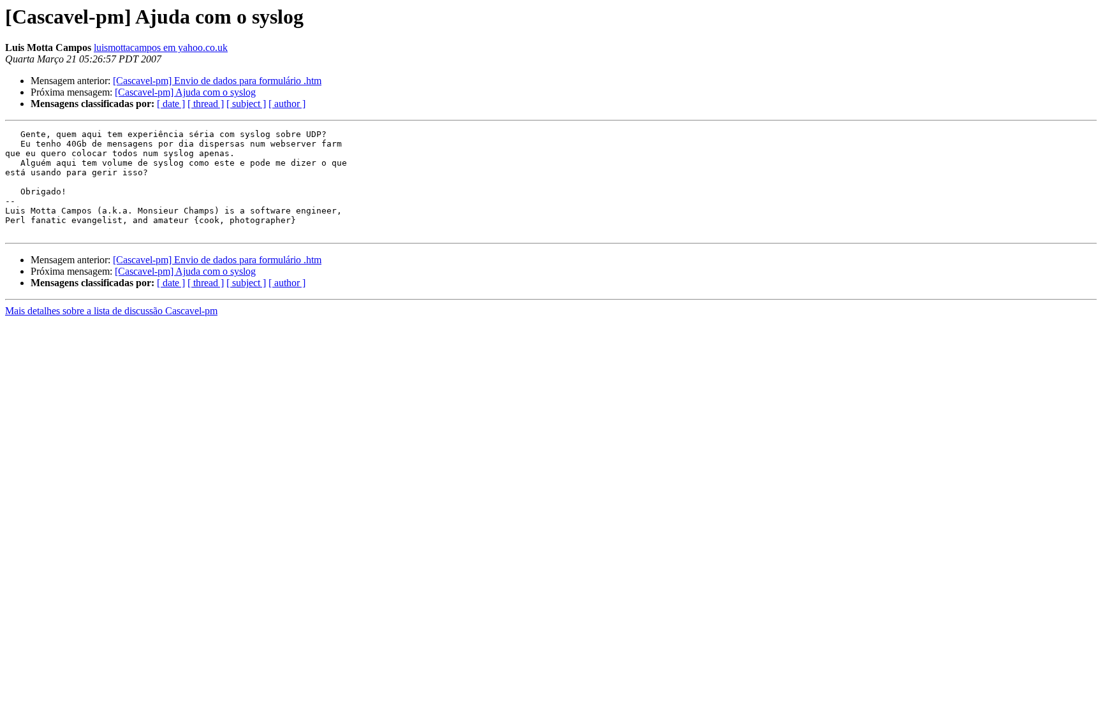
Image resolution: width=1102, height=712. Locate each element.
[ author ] (286, 103)
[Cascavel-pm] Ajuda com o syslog (185, 92)
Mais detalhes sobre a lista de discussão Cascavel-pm (111, 310)
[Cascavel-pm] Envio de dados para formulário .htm (217, 80)
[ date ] (171, 103)
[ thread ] (205, 103)
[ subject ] (246, 103)
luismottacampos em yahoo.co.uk (161, 47)
